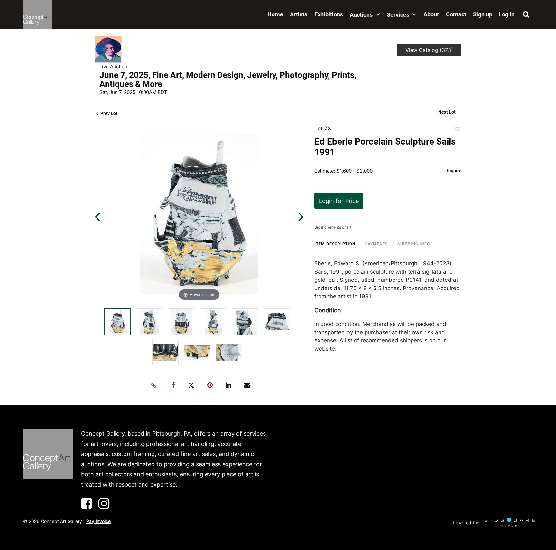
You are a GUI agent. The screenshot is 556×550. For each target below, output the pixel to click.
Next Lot (447, 112)
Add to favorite (457, 129)
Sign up (482, 14)
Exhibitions (328, 14)
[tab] (335, 246)
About (431, 14)
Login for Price (339, 200)
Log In (506, 14)
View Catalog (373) (429, 50)
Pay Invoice (98, 521)
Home (275, 14)
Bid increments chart (332, 227)
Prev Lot (108, 113)
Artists (298, 14)
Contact (456, 14)
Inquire (454, 171)
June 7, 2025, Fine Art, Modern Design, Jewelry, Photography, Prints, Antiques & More (227, 79)
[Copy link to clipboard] (154, 385)
